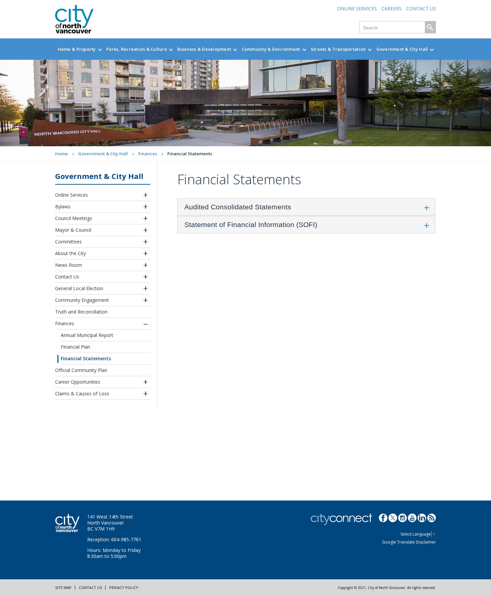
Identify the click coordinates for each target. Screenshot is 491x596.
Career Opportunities (77, 382)
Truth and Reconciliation (81, 312)
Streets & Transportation (338, 49)
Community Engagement (82, 300)
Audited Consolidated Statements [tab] (237, 207)
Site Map (63, 587)
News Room (68, 265)
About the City (70, 253)
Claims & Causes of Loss (82, 393)
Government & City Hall (402, 49)
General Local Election (79, 288)
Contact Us (421, 8)
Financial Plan (75, 347)
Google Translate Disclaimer (409, 542)
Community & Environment (271, 49)
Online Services (357, 8)
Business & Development (204, 49)
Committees (68, 241)
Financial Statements (86, 358)
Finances (147, 154)
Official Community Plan (81, 370)
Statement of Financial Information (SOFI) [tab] (250, 224)
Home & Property (77, 49)
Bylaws (62, 206)
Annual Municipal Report (87, 335)
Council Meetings (73, 218)
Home (61, 154)
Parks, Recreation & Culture (136, 49)
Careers (391, 8)
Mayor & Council (73, 230)
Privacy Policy (123, 587)
